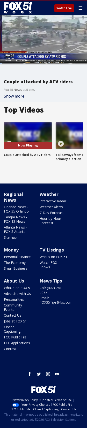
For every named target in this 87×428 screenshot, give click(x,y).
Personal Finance (17, 256)
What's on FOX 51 (18, 287)
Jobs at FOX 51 (15, 321)
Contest (10, 348)
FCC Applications (17, 343)
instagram (48, 374)
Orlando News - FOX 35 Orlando (16, 209)
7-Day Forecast (52, 212)
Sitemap (10, 237)
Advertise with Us (17, 293)
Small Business (15, 268)
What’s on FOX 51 (53, 256)
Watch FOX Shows (48, 264)
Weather (49, 194)
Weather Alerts (51, 207)
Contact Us (12, 315)
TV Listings (52, 250)
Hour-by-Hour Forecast (50, 220)
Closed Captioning (12, 329)
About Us (14, 281)
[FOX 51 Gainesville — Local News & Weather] (18, 8)
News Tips (51, 281)
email (57, 374)
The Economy (15, 262)
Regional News (13, 197)
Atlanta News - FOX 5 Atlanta (15, 229)
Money (11, 250)
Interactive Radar (53, 201)
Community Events (13, 307)
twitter (39, 374)
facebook (30, 374)
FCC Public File (15, 337)
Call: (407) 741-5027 (51, 289)
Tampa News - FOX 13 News (15, 219)
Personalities (14, 299)
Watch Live (64, 8)
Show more (14, 96)
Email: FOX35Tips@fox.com (56, 300)
